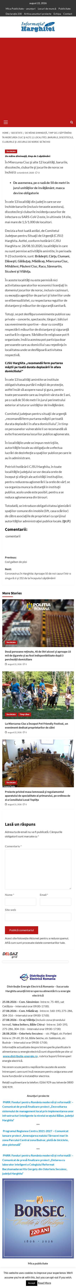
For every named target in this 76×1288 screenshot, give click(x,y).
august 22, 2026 (15, 664)
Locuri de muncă (47, 8)
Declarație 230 (14, 13)
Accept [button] (31, 1283)
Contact (67, 13)
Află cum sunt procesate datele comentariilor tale (35, 942)
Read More (44, 1282)
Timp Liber (25, 714)
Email (44, 894)
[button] (5, 121)
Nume (9, 894)
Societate (11, 151)
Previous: (16, 560)
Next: (38, 573)
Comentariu (13, 846)
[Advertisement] (38, 77)
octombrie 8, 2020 (25, 172)
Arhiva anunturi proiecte (37, 13)
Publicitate (65, 8)
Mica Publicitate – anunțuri (21, 8)
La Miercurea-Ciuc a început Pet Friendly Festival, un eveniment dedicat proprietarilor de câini (36, 726)
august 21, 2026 (15, 804)
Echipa (57, 13)
